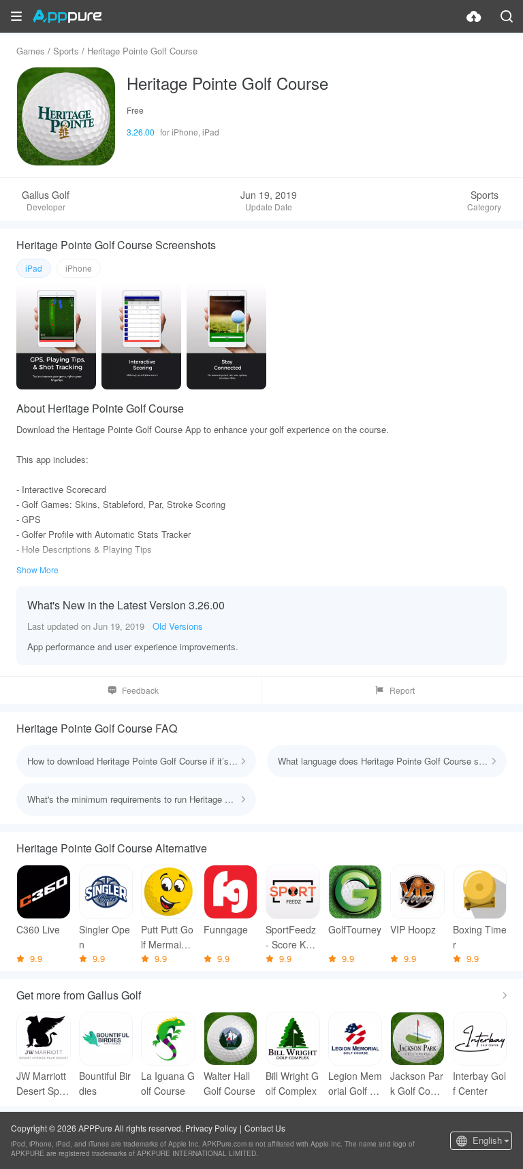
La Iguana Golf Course (168, 1083)
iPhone (78, 268)
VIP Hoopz (413, 929)
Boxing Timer (480, 937)
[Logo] (67, 16)
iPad (33, 268)
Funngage (226, 929)
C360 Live (38, 929)
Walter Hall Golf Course (229, 1083)
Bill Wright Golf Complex (292, 1083)
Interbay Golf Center (479, 1083)
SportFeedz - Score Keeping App (291, 937)
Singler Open (104, 937)
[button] (16, 16)
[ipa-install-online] (474, 16)
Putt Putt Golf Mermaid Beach (167, 937)
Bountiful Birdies (105, 1083)
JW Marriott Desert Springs (43, 1083)
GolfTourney (354, 929)
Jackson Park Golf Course (417, 1083)
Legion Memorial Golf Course (355, 1083)
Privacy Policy (211, 1128)
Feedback (140, 690)
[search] (506, 16)
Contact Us (264, 1128)
